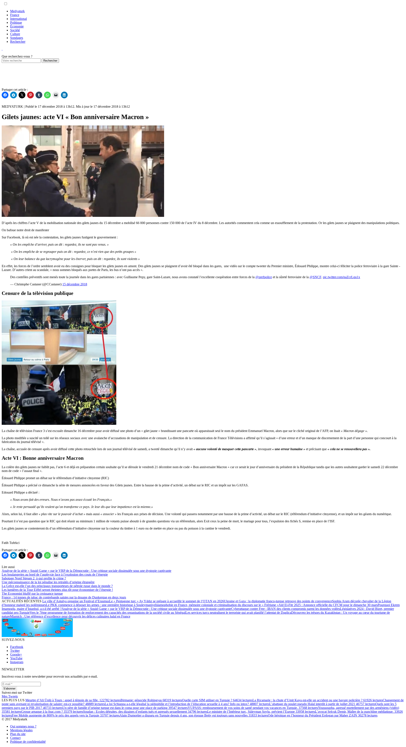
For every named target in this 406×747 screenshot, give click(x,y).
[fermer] (2, 49)
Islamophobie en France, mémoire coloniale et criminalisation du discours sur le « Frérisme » (216, 605)
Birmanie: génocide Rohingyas (151, 700)
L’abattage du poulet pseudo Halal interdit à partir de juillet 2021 (322, 704)
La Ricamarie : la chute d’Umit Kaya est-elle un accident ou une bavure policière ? (317, 700)
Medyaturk (17, 11)
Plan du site (18, 734)
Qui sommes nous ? (23, 726)
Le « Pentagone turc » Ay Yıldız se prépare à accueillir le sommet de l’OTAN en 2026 (166, 601)
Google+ (16, 654)
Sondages (16, 38)
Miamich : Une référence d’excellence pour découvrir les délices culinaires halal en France (70, 616)
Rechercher (17, 41)
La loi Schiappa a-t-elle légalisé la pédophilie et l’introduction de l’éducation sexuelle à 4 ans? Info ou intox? (187, 704)
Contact (15, 738)
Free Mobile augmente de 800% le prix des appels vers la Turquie (65, 715)
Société (15, 30)
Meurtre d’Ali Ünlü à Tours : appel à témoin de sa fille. (73, 700)
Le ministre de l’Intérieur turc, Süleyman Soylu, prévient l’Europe (261, 711)
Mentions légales (21, 730)
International (18, 19)
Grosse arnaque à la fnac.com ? (52, 711)
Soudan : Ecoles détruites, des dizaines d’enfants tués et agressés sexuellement (145, 711)
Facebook (16, 647)
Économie (17, 26)
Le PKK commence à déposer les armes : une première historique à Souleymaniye (100, 605)
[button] (5, 3)
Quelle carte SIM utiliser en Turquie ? (217, 700)
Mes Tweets (10, 696)
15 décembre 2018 (74, 284)
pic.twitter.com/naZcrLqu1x (341, 277)
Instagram (16, 662)
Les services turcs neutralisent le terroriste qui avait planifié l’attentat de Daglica (238, 612)
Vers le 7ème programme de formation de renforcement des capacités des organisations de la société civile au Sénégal (107, 612)
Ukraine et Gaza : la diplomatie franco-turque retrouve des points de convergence (278, 601)
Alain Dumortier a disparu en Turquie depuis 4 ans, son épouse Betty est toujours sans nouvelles (193, 715)
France (14, 15)
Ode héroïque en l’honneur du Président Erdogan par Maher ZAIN (322, 715)
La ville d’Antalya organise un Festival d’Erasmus (75, 601)
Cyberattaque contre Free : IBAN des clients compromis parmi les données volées (285, 609)
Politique (16, 22)
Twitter (15, 650)
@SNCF (315, 277)
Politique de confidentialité (28, 741)
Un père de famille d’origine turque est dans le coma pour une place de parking (125, 708)
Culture (15, 34)
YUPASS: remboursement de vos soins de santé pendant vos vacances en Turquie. (253, 708)
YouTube (16, 658)
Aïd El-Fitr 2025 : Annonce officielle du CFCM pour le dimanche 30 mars (328, 605)
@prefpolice (263, 277)
